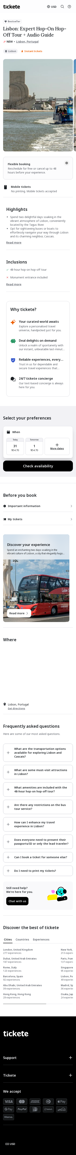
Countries (22, 939)
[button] (38, 1057)
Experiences (41, 939)
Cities (8, 939)
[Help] (69, 6)
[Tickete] (11, 6)
